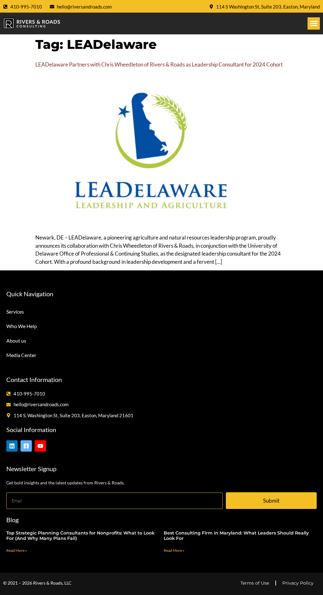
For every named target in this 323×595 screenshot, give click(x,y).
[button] (314, 23)
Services (15, 312)
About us (16, 341)
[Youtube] (40, 446)
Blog (12, 519)
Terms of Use (254, 583)
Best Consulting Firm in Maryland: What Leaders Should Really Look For (236, 535)
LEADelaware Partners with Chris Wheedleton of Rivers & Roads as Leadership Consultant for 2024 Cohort (159, 64)
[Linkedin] (12, 446)
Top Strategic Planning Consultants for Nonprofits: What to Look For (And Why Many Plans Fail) (80, 535)
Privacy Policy (298, 583)
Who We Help (21, 326)
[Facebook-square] (26, 446)
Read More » (16, 550)
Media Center (21, 355)
